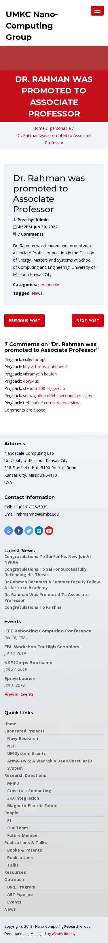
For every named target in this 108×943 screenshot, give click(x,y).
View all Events (19, 694)
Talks (13, 865)
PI (9, 820)
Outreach (14, 879)
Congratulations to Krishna (33, 607)
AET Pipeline (20, 894)
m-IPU (13, 783)
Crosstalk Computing (29, 790)
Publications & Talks (25, 842)
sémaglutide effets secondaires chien (57, 395)
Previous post (24, 320)
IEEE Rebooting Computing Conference (48, 631)
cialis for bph (35, 359)
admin (42, 219)
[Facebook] (18, 530)
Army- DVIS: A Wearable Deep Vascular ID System (49, 764)
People (11, 813)
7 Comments (31, 234)
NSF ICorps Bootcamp (28, 662)
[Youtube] (49, 530)
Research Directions (25, 775)
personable (60, 128)
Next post (87, 320)
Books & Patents (24, 850)
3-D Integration (23, 798)
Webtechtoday (63, 933)
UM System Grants (26, 753)
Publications (20, 857)
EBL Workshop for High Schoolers (41, 646)
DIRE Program (21, 887)
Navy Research (22, 738)
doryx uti (31, 381)
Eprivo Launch (19, 678)
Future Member (23, 835)
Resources (15, 872)
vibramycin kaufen (40, 374)
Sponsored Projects (24, 731)
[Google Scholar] (8, 530)
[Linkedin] (39, 530)
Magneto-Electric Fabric (32, 805)
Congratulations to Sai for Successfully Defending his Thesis (45, 572)
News (37, 293)
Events (14, 902)
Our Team (17, 828)
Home (39, 128)
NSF (11, 746)
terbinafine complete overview (51, 402)
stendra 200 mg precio (44, 388)
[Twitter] (28, 530)
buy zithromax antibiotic (45, 366)
